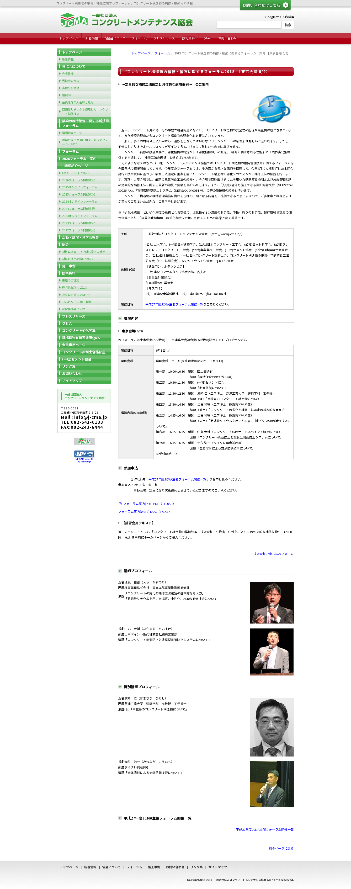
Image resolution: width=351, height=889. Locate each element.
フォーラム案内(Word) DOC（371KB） (145, 511)
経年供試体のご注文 (75, 287)
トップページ (68, 38)
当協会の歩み (70, 81)
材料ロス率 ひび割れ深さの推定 (83, 251)
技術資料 (188, 38)
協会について (111, 867)
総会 (65, 244)
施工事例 (68, 266)
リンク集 (68, 366)
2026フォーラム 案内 (79, 158)
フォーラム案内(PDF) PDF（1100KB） (149, 503)
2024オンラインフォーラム (79, 201)
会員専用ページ (73, 344)
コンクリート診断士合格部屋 (84, 351)
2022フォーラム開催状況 (78, 230)
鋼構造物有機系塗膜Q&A (81, 337)
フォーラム (139, 38)
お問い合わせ (227, 38)
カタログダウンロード (76, 294)
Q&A (206, 38)
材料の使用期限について (78, 259)
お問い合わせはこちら (261, 5)
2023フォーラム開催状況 (78, 223)
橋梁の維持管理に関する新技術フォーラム (85, 123)
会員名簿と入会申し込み (78, 102)
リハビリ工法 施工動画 (76, 302)
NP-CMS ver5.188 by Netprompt (84, 460)
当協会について (115, 38)
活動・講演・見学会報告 (80, 237)
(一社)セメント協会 (76, 359)
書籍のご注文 (70, 280)
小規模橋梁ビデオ (73, 309)
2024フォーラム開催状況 (78, 208)
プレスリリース (164, 38)
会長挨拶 (68, 73)
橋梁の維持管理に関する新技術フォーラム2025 (85, 142)
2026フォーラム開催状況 (78, 180)
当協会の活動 (70, 88)
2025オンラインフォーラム (79, 187)
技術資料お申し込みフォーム (273, 553)
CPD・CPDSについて (76, 173)
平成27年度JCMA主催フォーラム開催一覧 (174, 304)
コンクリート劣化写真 (79, 330)
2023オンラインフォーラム (79, 216)
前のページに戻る (281, 848)
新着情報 (91, 38)
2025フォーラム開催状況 (78, 194)
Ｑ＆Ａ (67, 323)
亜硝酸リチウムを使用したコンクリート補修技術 (85, 111)
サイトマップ (72, 380)
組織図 (66, 95)
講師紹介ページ (72, 133)
